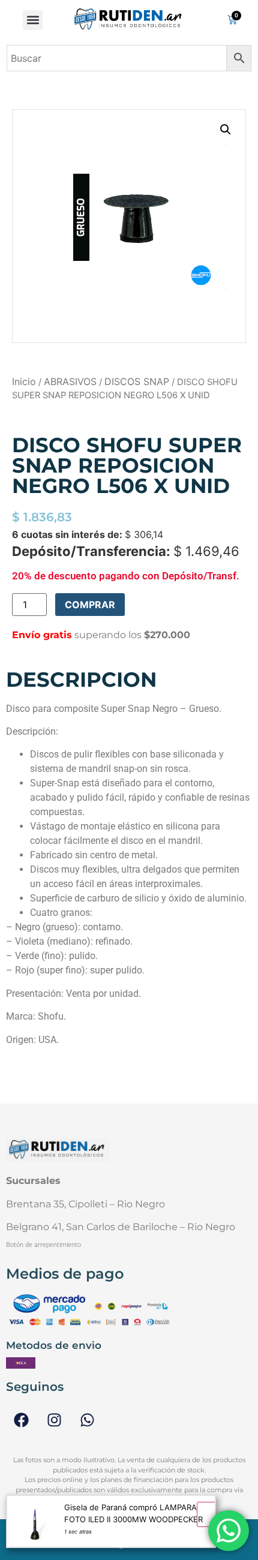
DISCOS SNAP (136, 381)
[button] (33, 20)
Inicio (24, 381)
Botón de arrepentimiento (43, 1245)
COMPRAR (90, 605)
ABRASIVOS (70, 381)
